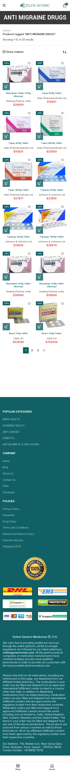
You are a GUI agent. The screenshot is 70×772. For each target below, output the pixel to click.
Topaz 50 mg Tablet (52, 93)
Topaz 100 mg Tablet (18, 190)
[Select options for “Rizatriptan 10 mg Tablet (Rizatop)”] (6, 277)
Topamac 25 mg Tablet (18, 237)
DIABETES (9, 438)
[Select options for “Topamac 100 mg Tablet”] (39, 230)
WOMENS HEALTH (13, 425)
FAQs (6, 485)
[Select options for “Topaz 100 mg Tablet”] (6, 183)
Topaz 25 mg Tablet (18, 143)
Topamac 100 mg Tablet (52, 237)
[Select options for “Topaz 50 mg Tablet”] (39, 86)
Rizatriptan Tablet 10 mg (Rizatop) (18, 95)
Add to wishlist (29, 63)
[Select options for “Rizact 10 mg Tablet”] (39, 326)
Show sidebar (15, 52)
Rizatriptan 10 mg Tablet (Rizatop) (18, 285)
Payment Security (13, 540)
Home (6, 30)
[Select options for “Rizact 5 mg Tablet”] (6, 326)
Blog (5, 467)
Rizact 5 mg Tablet (18, 333)
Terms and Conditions (16, 527)
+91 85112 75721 (33, 750)
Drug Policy (9, 521)
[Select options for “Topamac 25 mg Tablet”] (6, 230)
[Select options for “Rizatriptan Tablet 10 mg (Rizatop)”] (6, 86)
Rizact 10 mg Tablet (52, 333)
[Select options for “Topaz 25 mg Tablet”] (6, 136)
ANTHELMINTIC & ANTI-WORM (21, 444)
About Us (8, 473)
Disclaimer (9, 492)
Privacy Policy (11, 508)
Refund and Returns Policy (18, 533)
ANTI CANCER (11, 431)
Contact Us (9, 479)
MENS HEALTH (11, 419)
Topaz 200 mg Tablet (51, 143)
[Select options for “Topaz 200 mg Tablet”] (39, 136)
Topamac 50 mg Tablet (51, 190)
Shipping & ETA (12, 546)
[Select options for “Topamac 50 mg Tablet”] (39, 183)
